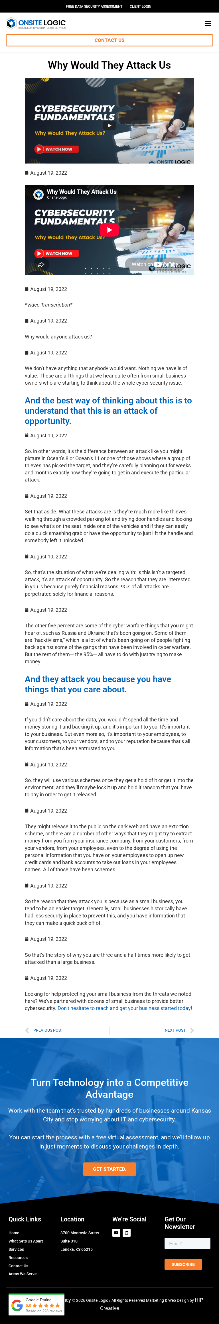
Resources (18, 1257)
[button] (208, 23)
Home (14, 1233)
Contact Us (18, 1266)
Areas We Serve (23, 1274)
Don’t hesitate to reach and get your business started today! (125, 1008)
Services (16, 1249)
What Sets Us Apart (26, 1241)
